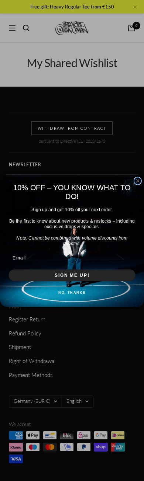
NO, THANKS (72, 292)
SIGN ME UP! (72, 274)
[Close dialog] (137, 180)
